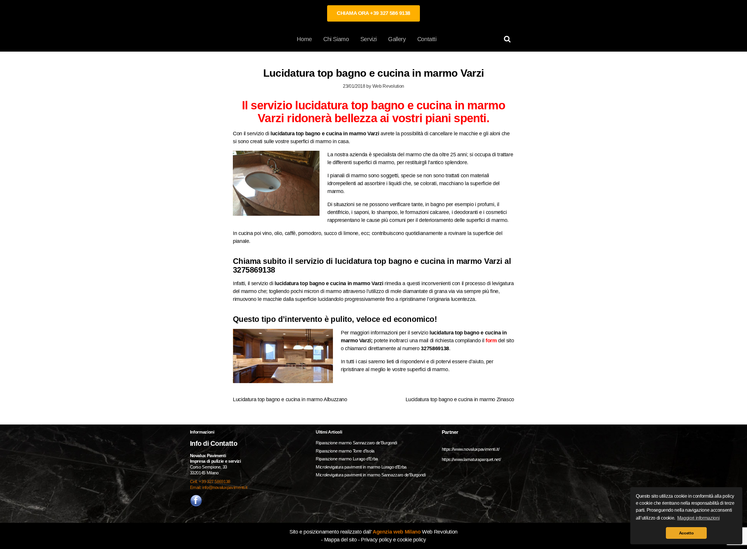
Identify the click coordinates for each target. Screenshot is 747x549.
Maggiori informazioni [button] (698, 517)
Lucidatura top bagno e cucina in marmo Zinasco (460, 399)
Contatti (427, 39)
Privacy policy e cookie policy (393, 540)
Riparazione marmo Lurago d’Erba (347, 458)
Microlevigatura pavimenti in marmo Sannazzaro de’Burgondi (371, 474)
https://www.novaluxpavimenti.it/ (470, 449)
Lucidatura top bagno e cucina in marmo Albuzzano (290, 399)
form (491, 340)
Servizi (368, 39)
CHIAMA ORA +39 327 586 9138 (373, 13)
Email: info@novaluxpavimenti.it (218, 487)
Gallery (397, 39)
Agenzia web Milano (395, 532)
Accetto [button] (686, 533)
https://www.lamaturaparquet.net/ (471, 459)
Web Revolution (388, 86)
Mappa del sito (340, 540)
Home (304, 39)
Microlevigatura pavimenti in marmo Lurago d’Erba (361, 466)
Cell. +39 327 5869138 (210, 481)
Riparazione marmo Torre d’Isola (345, 450)
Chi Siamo (336, 39)
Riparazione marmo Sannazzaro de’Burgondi (356, 442)
